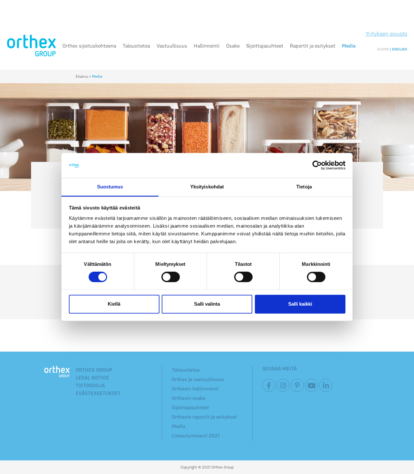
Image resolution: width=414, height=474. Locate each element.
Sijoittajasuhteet (264, 45)
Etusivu (82, 76)
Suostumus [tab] (110, 186)
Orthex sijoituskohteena (89, 45)
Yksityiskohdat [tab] (207, 186)
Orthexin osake (188, 398)
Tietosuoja (90, 385)
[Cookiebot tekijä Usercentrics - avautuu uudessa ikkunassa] (317, 165)
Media (348, 45)
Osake (233, 45)
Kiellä (114, 304)
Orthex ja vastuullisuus (198, 379)
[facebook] (268, 385)
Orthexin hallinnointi (195, 388)
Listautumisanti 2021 (196, 435)
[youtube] (311, 385)
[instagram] (283, 385)
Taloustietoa (136, 45)
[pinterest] (297, 385)
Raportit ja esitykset (312, 45)
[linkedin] (325, 385)
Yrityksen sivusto (386, 33)
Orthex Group (94, 370)
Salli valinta (207, 304)
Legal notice (92, 377)
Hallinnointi (207, 45)
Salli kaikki (300, 304)
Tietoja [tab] (304, 186)
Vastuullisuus (172, 45)
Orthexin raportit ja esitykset (204, 416)
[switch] (170, 277)
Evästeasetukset (98, 393)
